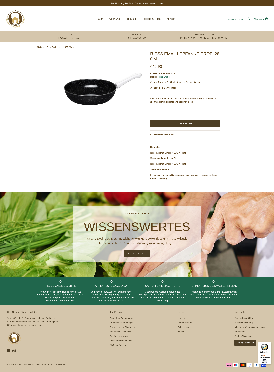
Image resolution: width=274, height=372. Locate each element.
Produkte (131, 18)
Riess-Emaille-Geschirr (121, 340)
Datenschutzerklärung (244, 318)
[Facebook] (8, 350)
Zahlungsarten (184, 327)
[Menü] (269, 343)
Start (100, 18)
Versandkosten (185, 322)
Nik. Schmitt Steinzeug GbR (24, 364)
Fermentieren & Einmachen (122, 327)
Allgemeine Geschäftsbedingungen (250, 327)
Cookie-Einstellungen (244, 336)
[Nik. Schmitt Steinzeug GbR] (15, 19)
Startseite (40, 47)
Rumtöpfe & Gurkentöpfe (121, 322)
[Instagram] (14, 350)
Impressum (239, 331)
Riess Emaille (164, 77)
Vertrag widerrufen (245, 342)
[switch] (264, 361)
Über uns (114, 18)
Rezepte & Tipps (151, 18)
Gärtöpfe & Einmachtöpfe (121, 318)
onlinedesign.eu (58, 364)
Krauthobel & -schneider (121, 331)
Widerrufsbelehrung (243, 322)
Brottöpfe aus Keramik (120, 336)
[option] (99, 81)
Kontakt (170, 18)
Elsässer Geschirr (118, 345)
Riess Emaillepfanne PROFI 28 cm (60, 47)
